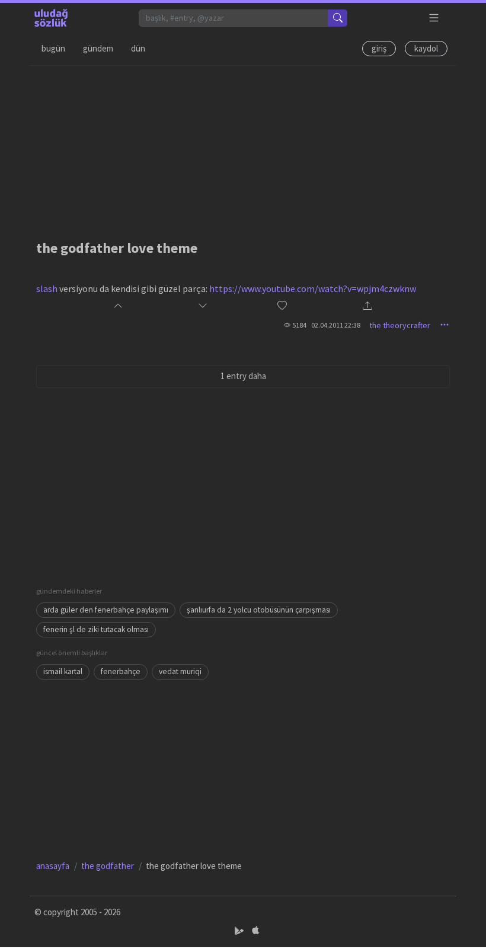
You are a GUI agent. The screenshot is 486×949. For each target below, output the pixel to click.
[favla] (282, 306)
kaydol (426, 48)
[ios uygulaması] (255, 931)
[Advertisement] (243, 149)
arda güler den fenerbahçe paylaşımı (105, 610)
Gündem (98, 48)
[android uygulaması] (240, 931)
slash (46, 288)
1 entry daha (243, 375)
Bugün (53, 48)
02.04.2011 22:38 (335, 324)
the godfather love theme (116, 248)
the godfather (107, 865)
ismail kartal (62, 671)
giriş (379, 48)
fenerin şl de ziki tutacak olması (96, 629)
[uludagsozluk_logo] (51, 18)
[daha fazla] (434, 18)
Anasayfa (52, 865)
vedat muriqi (180, 671)
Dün (138, 48)
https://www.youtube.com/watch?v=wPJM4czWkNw (312, 288)
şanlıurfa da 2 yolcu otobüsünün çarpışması (259, 610)
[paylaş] (367, 306)
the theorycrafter (399, 325)
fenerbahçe (120, 671)
